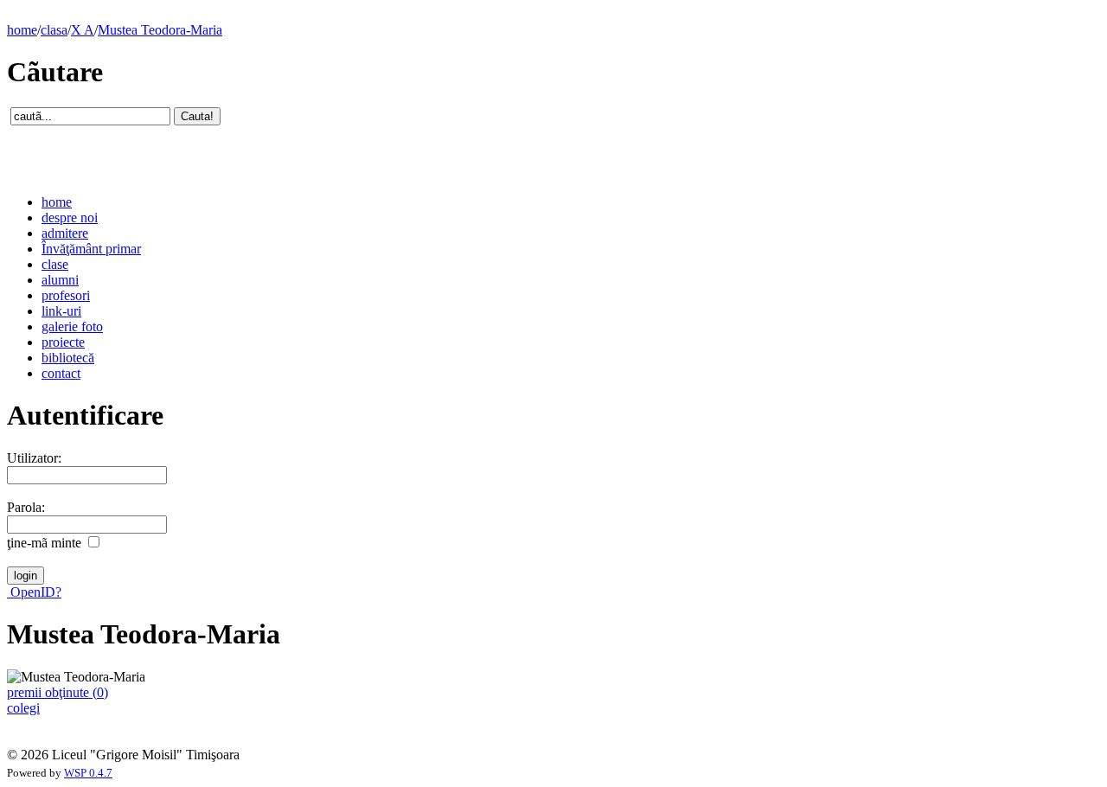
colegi (23, 708)
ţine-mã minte (44, 542)
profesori (66, 295)
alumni (60, 279)
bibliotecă (68, 357)
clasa (54, 29)
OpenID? (34, 592)
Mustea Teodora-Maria (160, 29)
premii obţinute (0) (57, 692)
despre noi (70, 217)
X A (82, 29)
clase (55, 264)
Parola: (26, 507)
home (22, 29)
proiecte (63, 342)
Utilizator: (34, 458)
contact (61, 373)
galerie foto (72, 326)
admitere (65, 233)
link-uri (61, 311)
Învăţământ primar (91, 248)
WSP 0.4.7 (88, 773)
